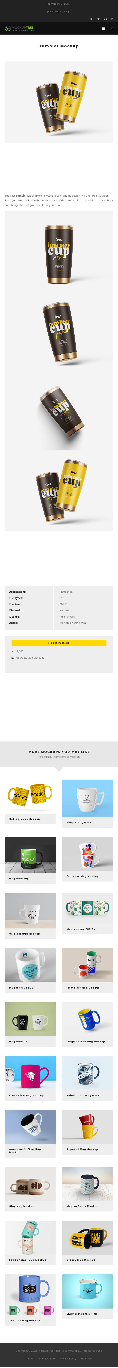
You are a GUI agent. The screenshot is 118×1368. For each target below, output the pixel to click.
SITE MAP (86, 1358)
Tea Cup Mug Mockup (24, 1320)
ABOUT (30, 1358)
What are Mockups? (60, 3)
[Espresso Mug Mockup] (87, 854)
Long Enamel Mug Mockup (28, 1259)
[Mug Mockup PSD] (30, 965)
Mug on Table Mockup (82, 1206)
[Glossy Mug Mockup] (87, 1238)
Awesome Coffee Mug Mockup (25, 1151)
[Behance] (105, 18)
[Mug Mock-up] (30, 855)
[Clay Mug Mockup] (30, 1184)
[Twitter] (91, 18)
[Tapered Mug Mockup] (87, 1127)
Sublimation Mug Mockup (85, 1095)
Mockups (21, 657)
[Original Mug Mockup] (30, 910)
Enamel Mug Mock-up (82, 1313)
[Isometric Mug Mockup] (87, 965)
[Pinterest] (98, 18)
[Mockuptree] (19, 28)
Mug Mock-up (19, 878)
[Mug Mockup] (30, 1019)
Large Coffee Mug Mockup (86, 1041)
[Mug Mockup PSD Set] (87, 908)
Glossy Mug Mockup (81, 1259)
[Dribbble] (112, 18)
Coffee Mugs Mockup (24, 819)
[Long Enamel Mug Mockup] (30, 1238)
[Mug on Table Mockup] (87, 1184)
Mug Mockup (18, 1041)
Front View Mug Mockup (26, 1095)
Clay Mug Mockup (22, 1206)
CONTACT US (47, 1358)
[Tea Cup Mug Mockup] (30, 1294)
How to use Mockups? (60, 11)
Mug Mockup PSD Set (82, 929)
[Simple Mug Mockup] (87, 798)
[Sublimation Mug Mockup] (87, 1073)
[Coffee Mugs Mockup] (30, 797)
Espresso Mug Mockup (83, 876)
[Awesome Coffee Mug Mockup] (30, 1127)
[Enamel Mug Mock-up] (87, 1291)
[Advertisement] (59, 170)
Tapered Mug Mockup (82, 1149)
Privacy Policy (68, 1358)
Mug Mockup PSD (21, 987)
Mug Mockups (36, 657)
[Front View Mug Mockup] (30, 1073)
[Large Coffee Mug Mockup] (87, 1019)
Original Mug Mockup (24, 933)
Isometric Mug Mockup (83, 987)
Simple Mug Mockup (81, 822)
